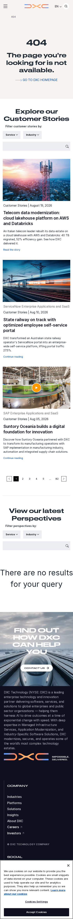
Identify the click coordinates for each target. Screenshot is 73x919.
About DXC (15, 821)
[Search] (66, 6)
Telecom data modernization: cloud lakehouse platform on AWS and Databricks (36, 218)
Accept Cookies (36, 912)
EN (56, 6)
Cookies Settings (36, 901)
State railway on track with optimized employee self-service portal (35, 325)
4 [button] (36, 478)
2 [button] (23, 478)
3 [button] (29, 478)
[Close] (68, 865)
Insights (12, 815)
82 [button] (57, 478)
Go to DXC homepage (40, 80)
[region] (36, 889)
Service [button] (11, 134)
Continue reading (13, 356)
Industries (14, 797)
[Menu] (5, 6)
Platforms (14, 803)
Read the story (11, 249)
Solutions (14, 809)
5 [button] (43, 478)
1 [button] (16, 478)
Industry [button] (31, 134)
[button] (63, 478)
